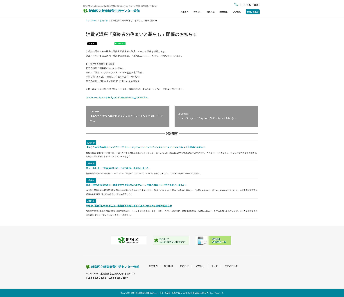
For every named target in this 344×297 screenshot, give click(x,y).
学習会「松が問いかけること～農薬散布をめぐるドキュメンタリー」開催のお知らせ (129, 205)
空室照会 (200, 265)
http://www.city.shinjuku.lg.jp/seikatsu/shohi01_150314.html (117, 97)
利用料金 (184, 265)
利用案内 (153, 265)
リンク (214, 265)
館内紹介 (168, 265)
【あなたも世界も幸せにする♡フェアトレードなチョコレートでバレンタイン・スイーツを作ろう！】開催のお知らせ (146, 147)
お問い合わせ (231, 265)
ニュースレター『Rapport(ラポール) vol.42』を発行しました (117, 167)
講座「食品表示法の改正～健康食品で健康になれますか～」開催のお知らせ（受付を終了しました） (137, 184)
